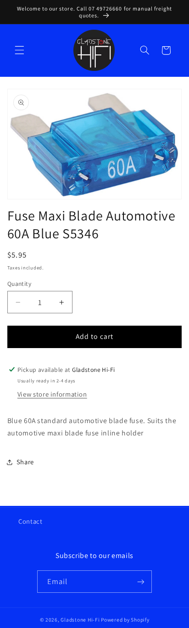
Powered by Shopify (125, 619)
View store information (52, 394)
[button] (19, 50)
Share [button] (25, 461)
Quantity (19, 283)
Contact (30, 521)
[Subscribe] (140, 581)
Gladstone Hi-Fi (80, 619)
